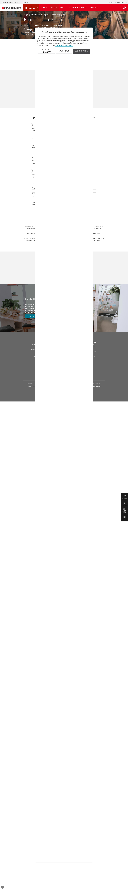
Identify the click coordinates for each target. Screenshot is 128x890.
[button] (124, 2)
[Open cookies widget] (2, 887)
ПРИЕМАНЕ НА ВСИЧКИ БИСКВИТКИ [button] (81, 51)
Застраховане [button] (94, 8)
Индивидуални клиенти (10, 2)
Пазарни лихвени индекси (93, 383)
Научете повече (32, 316)
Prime (24, 2)
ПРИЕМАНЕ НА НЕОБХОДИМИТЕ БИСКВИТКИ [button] (46, 51)
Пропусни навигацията (99, 2)
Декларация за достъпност (93, 386)
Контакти (30, 383)
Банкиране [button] (44, 8)
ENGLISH (117, 2)
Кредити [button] (54, 7)
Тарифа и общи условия (34, 386)
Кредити (46, 15)
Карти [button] (62, 8)
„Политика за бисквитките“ (64, 45)
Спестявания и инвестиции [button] (77, 8)
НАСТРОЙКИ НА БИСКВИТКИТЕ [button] (64, 51)
